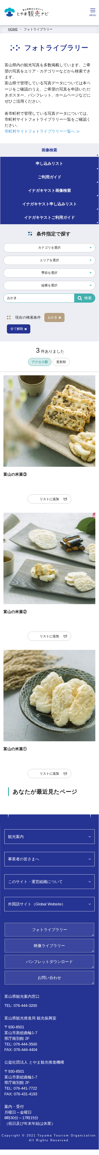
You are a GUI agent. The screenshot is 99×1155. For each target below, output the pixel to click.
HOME (13, 29)
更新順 (61, 362)
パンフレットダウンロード (49, 962)
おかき (52, 317)
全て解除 (16, 329)
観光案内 (16, 837)
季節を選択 (49, 273)
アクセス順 (40, 362)
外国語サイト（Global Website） (36, 904)
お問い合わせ (49, 978)
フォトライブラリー (38, 29)
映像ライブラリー (49, 946)
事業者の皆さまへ (23, 859)
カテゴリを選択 (49, 247)
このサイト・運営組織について (35, 882)
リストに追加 (49, 499)
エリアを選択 (49, 260)
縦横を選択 (49, 285)
